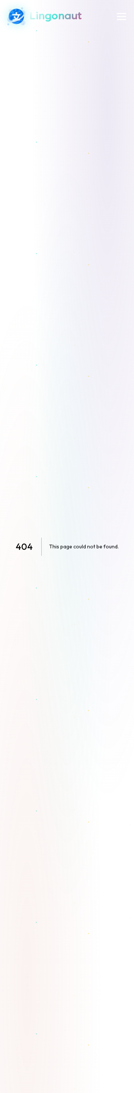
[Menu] (121, 16)
